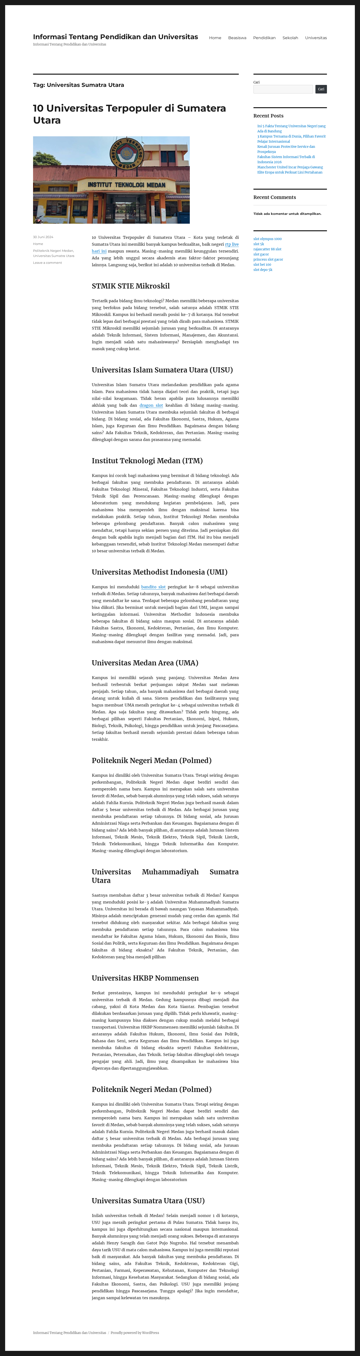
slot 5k (258, 244)
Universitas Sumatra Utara (53, 256)
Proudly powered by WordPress (135, 1333)
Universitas (316, 37)
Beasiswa (237, 37)
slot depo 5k (262, 270)
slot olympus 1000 (267, 239)
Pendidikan (264, 37)
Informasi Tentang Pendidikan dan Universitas (115, 37)
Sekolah (290, 37)
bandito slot (153, 586)
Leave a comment (47, 263)
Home (215, 37)
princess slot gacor (268, 259)
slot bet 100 (262, 265)
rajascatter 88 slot (267, 249)
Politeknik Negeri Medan (53, 251)
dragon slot (151, 405)
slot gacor (261, 254)
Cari (256, 82)
